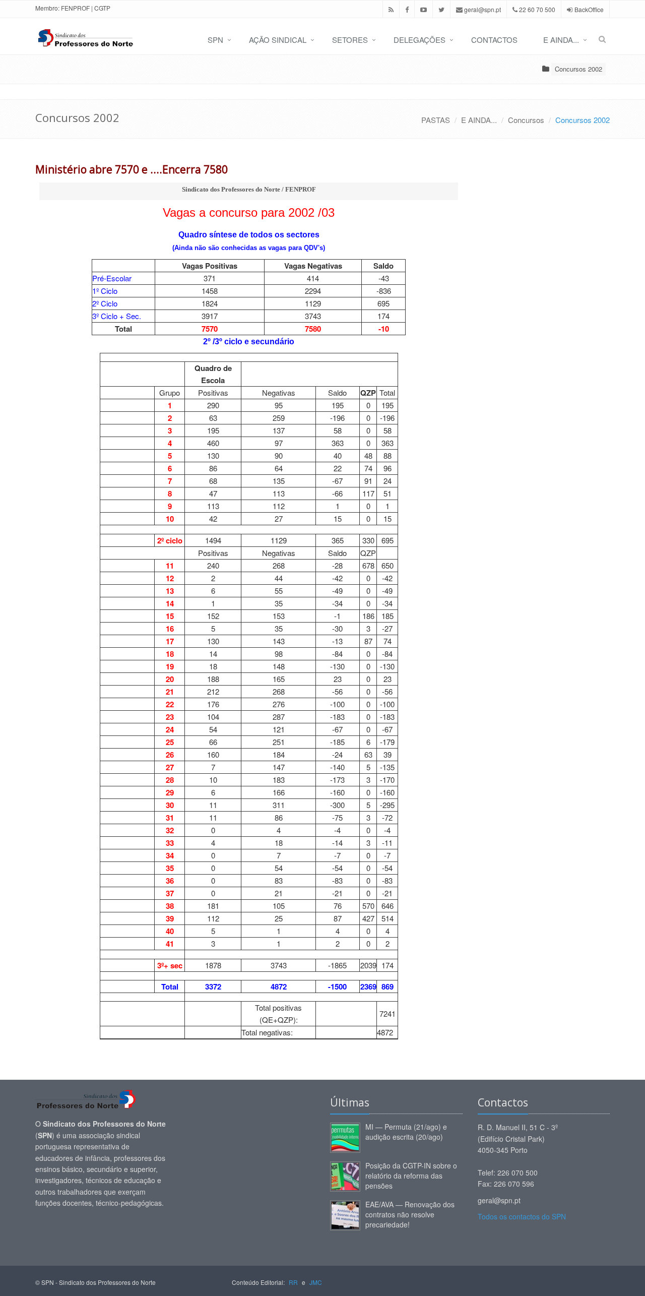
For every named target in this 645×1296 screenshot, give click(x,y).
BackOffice (589, 9)
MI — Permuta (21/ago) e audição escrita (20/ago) (406, 1132)
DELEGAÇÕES (419, 39)
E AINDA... (561, 39)
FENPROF (75, 8)
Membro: (47, 8)
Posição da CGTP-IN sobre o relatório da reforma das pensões (411, 1175)
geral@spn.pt (482, 9)
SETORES (350, 39)
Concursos (526, 119)
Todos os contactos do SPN (522, 1216)
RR (293, 1282)
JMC (315, 1282)
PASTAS (435, 119)
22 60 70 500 (536, 9)
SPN (215, 39)
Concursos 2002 (578, 69)
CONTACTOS (494, 39)
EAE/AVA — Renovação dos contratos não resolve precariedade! (410, 1214)
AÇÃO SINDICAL (277, 39)
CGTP (102, 8)
